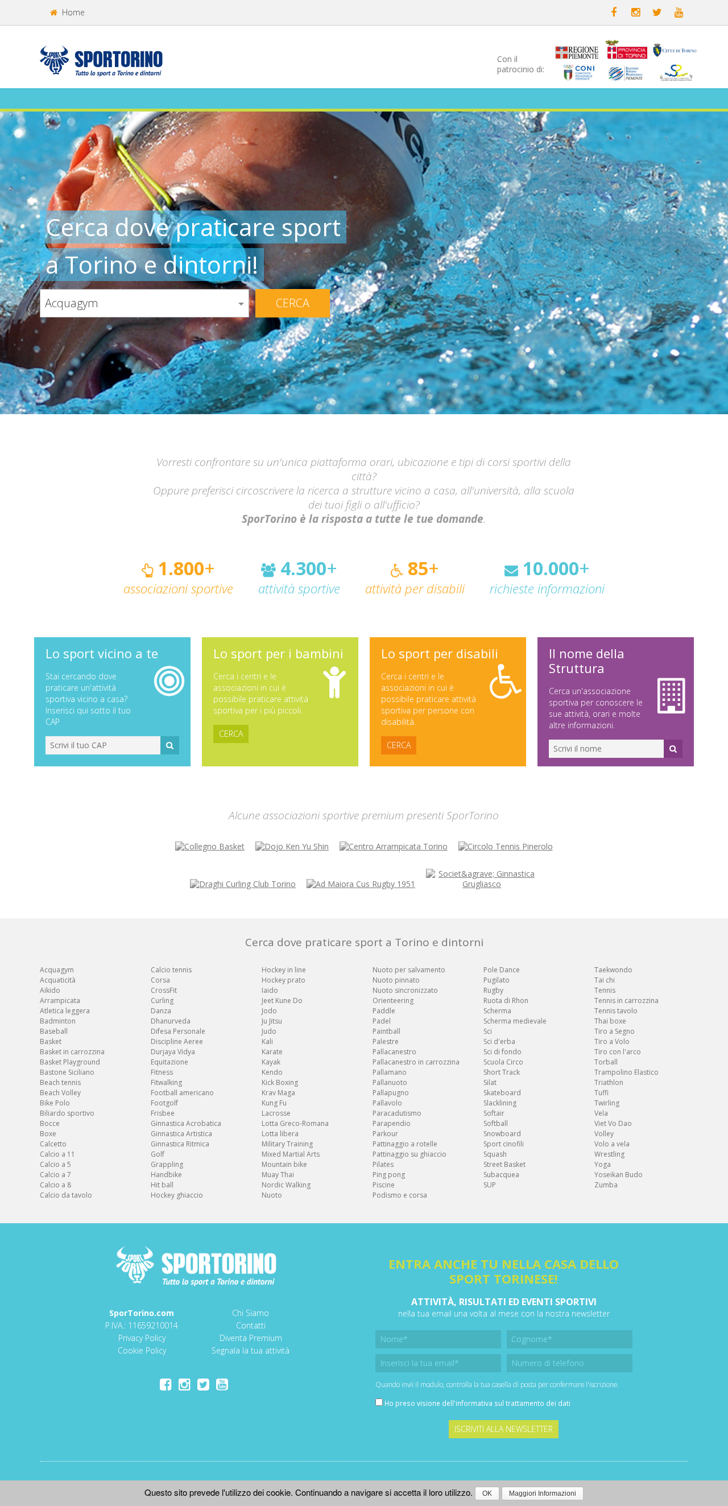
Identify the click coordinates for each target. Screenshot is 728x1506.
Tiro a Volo (612, 1041)
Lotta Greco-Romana (295, 1123)
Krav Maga (278, 1092)
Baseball (54, 1031)
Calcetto (53, 1144)
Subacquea (501, 1174)
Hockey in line (284, 970)
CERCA (231, 733)
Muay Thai (278, 1174)
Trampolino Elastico (626, 1072)
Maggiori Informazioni (542, 1493)
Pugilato (496, 980)
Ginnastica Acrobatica (186, 1123)
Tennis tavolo (616, 1011)
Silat (490, 1082)
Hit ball (162, 1185)
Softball (495, 1123)
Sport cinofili (503, 1144)
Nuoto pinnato (396, 980)
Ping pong (389, 1174)
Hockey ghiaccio (177, 1195)
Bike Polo (55, 1103)
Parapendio (392, 1123)
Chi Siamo (250, 1312)
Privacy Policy (142, 1337)
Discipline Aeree (177, 1041)
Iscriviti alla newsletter (503, 1429)
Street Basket (504, 1164)
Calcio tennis (171, 970)
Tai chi (604, 980)
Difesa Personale (178, 1031)
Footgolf (164, 1103)
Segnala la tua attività (250, 1350)
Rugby (493, 990)
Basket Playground (70, 1062)
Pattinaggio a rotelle (405, 1144)
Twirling (606, 1103)
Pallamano (390, 1072)
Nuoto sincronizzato (405, 990)
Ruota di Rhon (505, 1000)
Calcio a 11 (57, 1154)
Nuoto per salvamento (409, 970)
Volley (604, 1133)
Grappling (167, 1164)
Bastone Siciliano (67, 1072)
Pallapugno (391, 1092)
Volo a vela (612, 1144)
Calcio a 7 (55, 1174)
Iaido (270, 990)
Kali (267, 1041)
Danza (161, 1011)
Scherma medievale (515, 1021)
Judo (269, 1031)
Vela (601, 1113)
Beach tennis (60, 1082)
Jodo (269, 1011)
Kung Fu (274, 1103)
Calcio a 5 (55, 1164)
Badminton (58, 1021)
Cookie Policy (142, 1350)
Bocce (50, 1123)
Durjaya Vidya (173, 1052)
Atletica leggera (65, 1011)
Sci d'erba (499, 1041)
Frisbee (163, 1113)
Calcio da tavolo (66, 1195)
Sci (487, 1031)
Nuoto (272, 1195)
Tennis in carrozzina (626, 1000)
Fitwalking (166, 1082)
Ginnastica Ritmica (180, 1144)
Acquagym (57, 970)
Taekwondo (613, 970)
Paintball (386, 1031)
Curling (162, 1000)
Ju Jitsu (272, 1021)
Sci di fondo (502, 1052)
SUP (489, 1185)
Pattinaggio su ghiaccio (409, 1154)
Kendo (272, 1072)
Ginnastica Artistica (181, 1133)
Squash (495, 1154)
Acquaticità (58, 980)
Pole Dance (501, 970)
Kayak (271, 1062)
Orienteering (393, 1000)
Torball (606, 1062)
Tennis (604, 990)
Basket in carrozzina (72, 1052)
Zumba (606, 1185)
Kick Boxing (280, 1082)
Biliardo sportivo (67, 1113)
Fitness (162, 1072)
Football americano (182, 1092)
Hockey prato (283, 980)
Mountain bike (284, 1164)
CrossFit (164, 990)
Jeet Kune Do (282, 1000)
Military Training (287, 1144)
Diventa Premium (251, 1337)
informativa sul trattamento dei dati (513, 1403)
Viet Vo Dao (613, 1123)
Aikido (50, 990)
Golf (157, 1154)
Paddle (384, 1011)
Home (72, 12)
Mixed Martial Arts (291, 1154)
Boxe (48, 1133)
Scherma (497, 1011)
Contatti (251, 1325)
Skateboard (502, 1092)
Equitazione (169, 1062)
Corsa (160, 980)
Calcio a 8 (55, 1185)
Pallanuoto (390, 1082)
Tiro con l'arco (617, 1052)
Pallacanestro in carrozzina (416, 1062)
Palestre (386, 1041)
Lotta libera (280, 1133)
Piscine (384, 1185)
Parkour (385, 1133)
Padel (382, 1021)
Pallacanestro (394, 1052)
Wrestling (609, 1154)
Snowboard (502, 1133)
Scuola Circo (503, 1062)
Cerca (292, 303)
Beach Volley (60, 1092)
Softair (493, 1113)
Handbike (166, 1174)
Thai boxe (610, 1021)
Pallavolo (387, 1103)
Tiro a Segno (614, 1031)
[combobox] (144, 303)
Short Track (501, 1072)
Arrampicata (60, 1000)
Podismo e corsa (400, 1195)
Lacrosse (276, 1113)
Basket (50, 1041)
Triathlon (608, 1082)
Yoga (602, 1164)
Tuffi (601, 1092)
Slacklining (499, 1103)
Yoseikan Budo (618, 1174)
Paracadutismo (397, 1113)
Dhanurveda (171, 1021)
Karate (272, 1052)
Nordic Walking (286, 1185)
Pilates (383, 1164)
